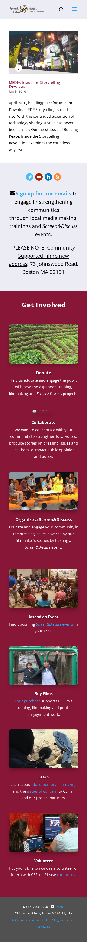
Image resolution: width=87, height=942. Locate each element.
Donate (43, 372)
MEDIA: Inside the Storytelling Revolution (34, 84)
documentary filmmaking (55, 784)
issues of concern (42, 791)
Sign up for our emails (43, 193)
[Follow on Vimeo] (29, 177)
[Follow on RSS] (57, 177)
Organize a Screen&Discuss (43, 519)
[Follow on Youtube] (39, 177)
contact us (66, 874)
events (55, 624)
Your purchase (27, 701)
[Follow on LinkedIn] (48, 177)
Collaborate (43, 422)
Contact (59, 907)
